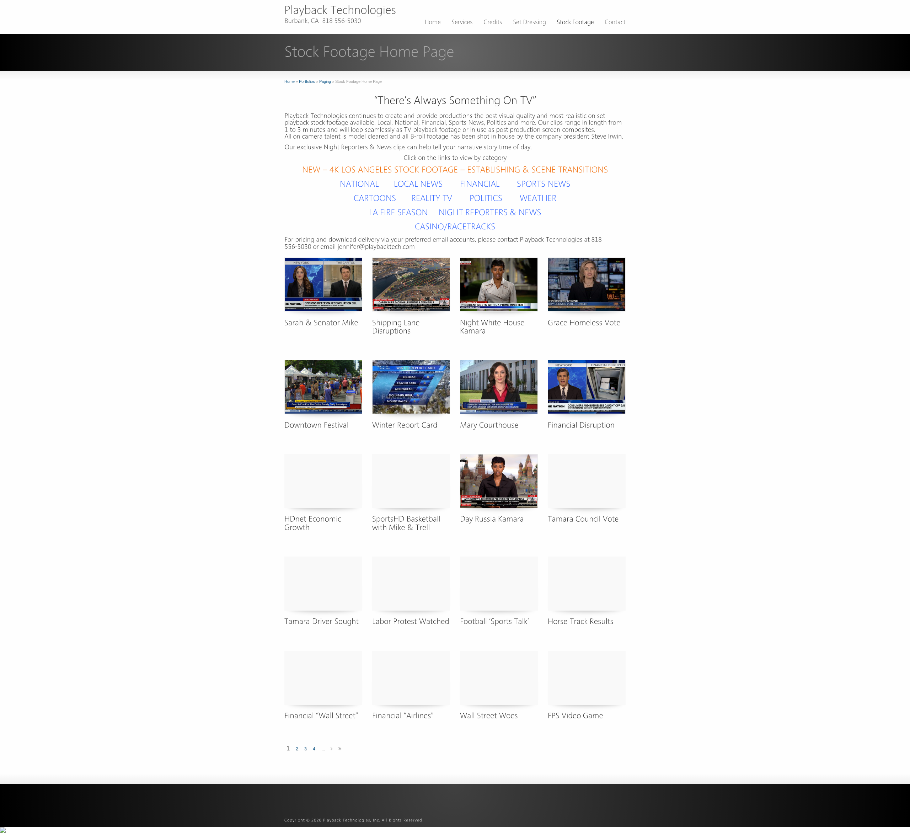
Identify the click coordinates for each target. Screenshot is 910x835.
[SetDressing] (529, 23)
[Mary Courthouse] (499, 387)
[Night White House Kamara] (499, 284)
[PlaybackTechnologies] (340, 10)
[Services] (462, 23)
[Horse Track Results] (587, 584)
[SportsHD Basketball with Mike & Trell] (411, 481)
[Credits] (493, 23)
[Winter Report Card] (411, 387)
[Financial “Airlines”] (411, 678)
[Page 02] (480, 183)
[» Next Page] (331, 749)
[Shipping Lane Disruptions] (411, 284)
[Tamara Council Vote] (587, 481)
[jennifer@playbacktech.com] (376, 246)
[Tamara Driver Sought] (323, 584)
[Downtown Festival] (323, 387)
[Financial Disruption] (587, 387)
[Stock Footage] (575, 23)
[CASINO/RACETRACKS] (455, 226)
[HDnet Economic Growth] (323, 481)
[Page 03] (544, 183)
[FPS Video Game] (587, 678)
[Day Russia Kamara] (499, 481)
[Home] (432, 23)
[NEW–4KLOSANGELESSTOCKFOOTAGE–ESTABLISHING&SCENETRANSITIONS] (455, 169)
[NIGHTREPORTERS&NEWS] (490, 212)
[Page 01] (359, 183)
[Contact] (615, 23)
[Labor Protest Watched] (411, 584)
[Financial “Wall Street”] (323, 678)
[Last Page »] (339, 749)
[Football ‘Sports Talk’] (499, 584)
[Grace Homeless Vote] (587, 284)
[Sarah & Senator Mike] (323, 284)
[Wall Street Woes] (499, 678)
